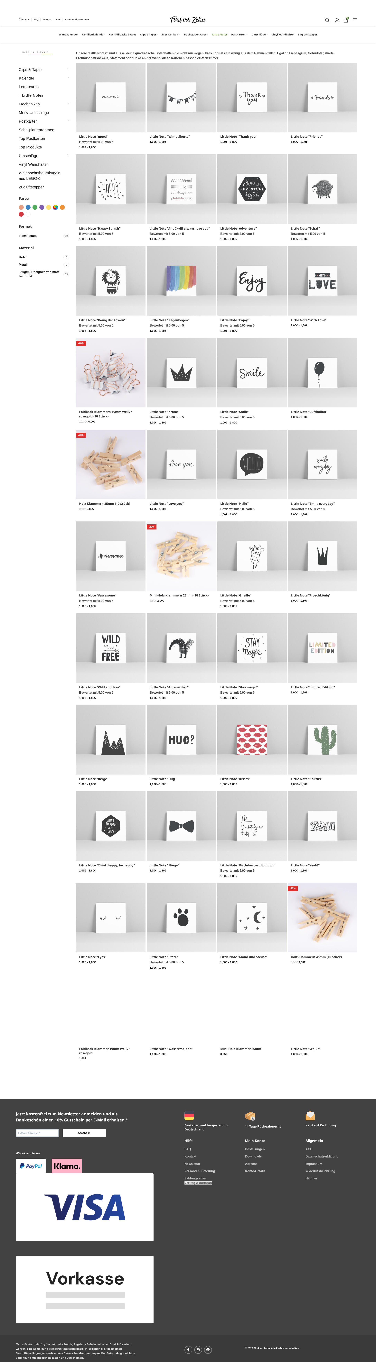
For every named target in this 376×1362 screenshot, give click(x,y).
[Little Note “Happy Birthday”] (252, 1100)
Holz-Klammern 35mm (96, 1139)
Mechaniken (29, 104)
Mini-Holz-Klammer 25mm (240, 1049)
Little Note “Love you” (167, 503)
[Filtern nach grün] (35, 207)
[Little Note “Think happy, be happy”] (111, 826)
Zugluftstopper (31, 187)
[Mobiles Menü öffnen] (355, 20)
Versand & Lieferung (199, 1238)
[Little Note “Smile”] (252, 372)
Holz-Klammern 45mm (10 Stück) (316, 957)
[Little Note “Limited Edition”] (322, 648)
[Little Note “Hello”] (252, 464)
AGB (309, 1216)
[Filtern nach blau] (28, 207)
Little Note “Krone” (164, 412)
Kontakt (190, 1223)
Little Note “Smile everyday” (313, 503)
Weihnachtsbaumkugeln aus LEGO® (39, 176)
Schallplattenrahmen (36, 130)
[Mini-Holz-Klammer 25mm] (252, 1009)
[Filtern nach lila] (41, 207)
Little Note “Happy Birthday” (242, 1139)
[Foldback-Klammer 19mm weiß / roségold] (111, 1009)
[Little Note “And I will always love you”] (181, 189)
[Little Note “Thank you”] (252, 97)
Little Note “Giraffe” (235, 595)
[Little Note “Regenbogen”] (181, 281)
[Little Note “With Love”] (322, 281)
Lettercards (29, 87)
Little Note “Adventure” (238, 228)
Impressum (314, 1231)
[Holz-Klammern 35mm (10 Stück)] (111, 464)
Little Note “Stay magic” (239, 687)
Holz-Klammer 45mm (166, 1139)
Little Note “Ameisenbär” (169, 687)
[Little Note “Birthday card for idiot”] (252, 826)
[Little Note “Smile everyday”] (322, 464)
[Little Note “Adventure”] (252, 189)
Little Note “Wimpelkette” (170, 136)
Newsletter (192, 1231)
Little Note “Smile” (234, 412)
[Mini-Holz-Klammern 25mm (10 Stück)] (181, 556)
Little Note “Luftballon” (309, 412)
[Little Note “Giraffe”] (252, 556)
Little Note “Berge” (93, 779)
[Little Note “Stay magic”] (252, 648)
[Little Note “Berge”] (111, 739)
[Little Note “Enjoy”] (252, 281)
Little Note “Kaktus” (306, 779)
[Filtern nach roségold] (21, 207)
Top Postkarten (32, 138)
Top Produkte (30, 147)
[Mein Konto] (337, 20)
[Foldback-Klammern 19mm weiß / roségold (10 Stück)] (111, 372)
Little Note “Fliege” (164, 865)
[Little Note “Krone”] (181, 372)
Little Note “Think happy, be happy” (107, 865)
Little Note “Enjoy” (234, 320)
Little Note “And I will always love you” (180, 228)
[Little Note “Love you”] (181, 464)
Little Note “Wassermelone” (171, 1049)
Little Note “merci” (93, 136)
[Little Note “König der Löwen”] (111, 281)
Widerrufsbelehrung (320, 1238)
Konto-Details (255, 1238)
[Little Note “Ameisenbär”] (181, 648)
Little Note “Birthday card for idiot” (247, 865)
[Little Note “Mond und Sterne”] (252, 917)
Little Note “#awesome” (97, 595)
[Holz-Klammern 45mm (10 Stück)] (322, 917)
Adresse (251, 1231)
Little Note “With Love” (308, 320)
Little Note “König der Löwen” (102, 320)
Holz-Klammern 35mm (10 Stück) (104, 503)
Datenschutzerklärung (322, 1223)
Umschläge (28, 156)
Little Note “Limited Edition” (313, 687)
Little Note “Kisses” (235, 779)
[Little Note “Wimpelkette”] (181, 97)
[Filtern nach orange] (62, 207)
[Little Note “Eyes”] (111, 917)
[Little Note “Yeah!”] (322, 826)
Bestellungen (255, 1216)
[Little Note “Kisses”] (252, 739)
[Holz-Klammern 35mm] (111, 1100)
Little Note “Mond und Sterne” (244, 957)
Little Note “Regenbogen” (169, 320)
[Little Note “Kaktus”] (322, 739)
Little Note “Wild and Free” (99, 687)
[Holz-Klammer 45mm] (181, 1100)
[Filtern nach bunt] (55, 207)
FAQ (187, 1216)
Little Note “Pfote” (164, 957)
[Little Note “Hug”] (181, 739)
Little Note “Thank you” (238, 136)
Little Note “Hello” (234, 503)
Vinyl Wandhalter (33, 164)
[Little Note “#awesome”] (111, 556)
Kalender (26, 78)
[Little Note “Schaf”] (322, 189)
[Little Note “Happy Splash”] (111, 189)
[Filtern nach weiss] (28, 214)
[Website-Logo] (188, 19)
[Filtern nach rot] (21, 214)
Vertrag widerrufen (198, 1250)
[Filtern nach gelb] (48, 207)
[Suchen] (327, 20)
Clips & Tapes (30, 69)
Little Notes (32, 95)
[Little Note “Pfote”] (181, 917)
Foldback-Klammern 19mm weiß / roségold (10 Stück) (105, 414)
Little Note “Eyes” (92, 957)
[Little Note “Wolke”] (322, 1009)
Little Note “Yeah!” (305, 865)
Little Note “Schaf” (305, 228)
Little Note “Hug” (163, 779)
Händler (311, 1245)
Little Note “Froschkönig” (310, 595)
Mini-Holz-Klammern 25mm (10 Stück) (179, 595)
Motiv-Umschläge (34, 112)
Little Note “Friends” (307, 136)
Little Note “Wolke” (306, 1049)
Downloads (253, 1223)
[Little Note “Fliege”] (181, 826)
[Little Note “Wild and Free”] (111, 648)
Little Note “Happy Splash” (99, 228)
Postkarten (28, 121)
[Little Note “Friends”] (322, 97)
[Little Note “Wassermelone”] (181, 1009)
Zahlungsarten (195, 1245)
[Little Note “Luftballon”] (322, 372)
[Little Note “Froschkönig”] (322, 556)
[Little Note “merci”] (111, 97)
